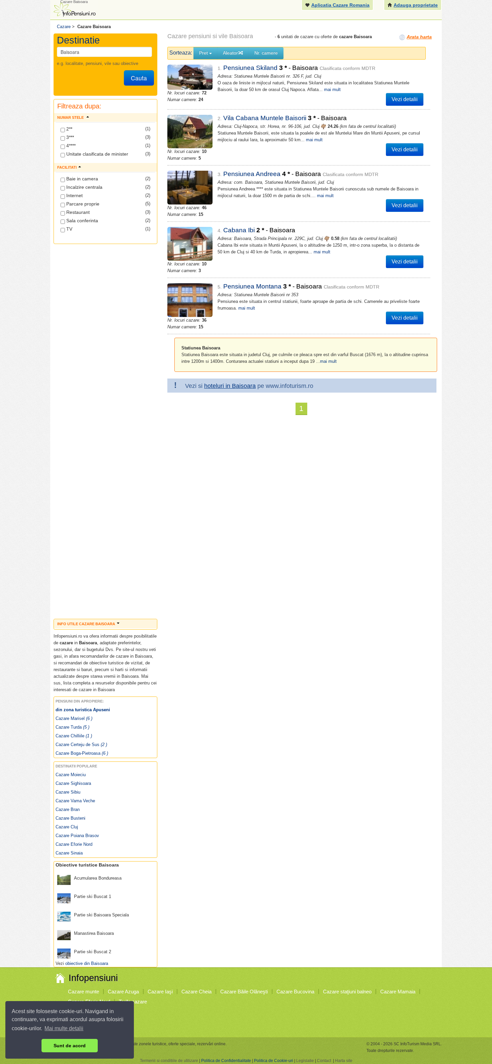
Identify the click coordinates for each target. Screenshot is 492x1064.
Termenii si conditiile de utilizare (169, 1060)
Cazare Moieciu (71, 774)
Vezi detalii (405, 99)
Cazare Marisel (74, 718)
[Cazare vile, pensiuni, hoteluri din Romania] (74, 8)
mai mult (332, 89)
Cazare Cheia (196, 991)
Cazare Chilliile (74, 735)
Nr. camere (266, 53)
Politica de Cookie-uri (273, 1060)
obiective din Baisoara (86, 963)
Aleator (230, 53)
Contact (324, 1060)
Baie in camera (81, 178)
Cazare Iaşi (160, 991)
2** (68, 129)
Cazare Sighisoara (73, 783)
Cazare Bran (68, 809)
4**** (70, 145)
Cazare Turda (72, 727)
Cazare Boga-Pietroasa (82, 753)
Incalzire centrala (83, 187)
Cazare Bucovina (295, 991)
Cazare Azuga (123, 991)
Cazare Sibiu (68, 792)
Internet (74, 195)
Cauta (139, 78)
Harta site (343, 1060)
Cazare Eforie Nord (74, 844)
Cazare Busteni (70, 818)
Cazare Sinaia (69, 852)
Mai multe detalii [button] (64, 1028)
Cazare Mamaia (397, 991)
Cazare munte (83, 991)
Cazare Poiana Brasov (77, 835)
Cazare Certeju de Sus (81, 744)
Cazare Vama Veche (75, 800)
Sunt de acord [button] (70, 1045)
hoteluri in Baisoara (230, 386)
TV (68, 229)
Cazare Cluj (67, 826)
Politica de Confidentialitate (226, 1060)
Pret (204, 53)
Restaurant (77, 212)
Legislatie (305, 1060)
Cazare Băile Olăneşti (244, 991)
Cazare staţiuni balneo (347, 991)
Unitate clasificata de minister (96, 154)
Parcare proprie (82, 204)
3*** (69, 137)
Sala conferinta (81, 220)
